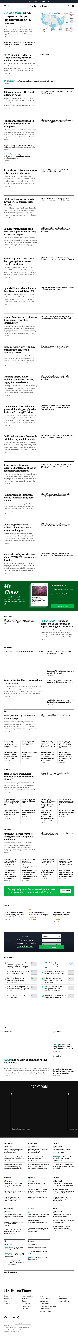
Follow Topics (51, 947)
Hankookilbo (63, 1298)
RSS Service (26, 1303)
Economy (7, 1178)
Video (5, 1028)
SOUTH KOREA (33, 1)
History (6, 1301)
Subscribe (25, 1298)
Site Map (25, 1309)
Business (56, 1143)
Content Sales (26, 1306)
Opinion (6, 905)
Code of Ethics (45, 1298)
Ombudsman (44, 1301)
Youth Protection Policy (48, 1306)
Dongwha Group (64, 1301)
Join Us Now (66, 890)
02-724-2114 (9, 1325)
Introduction (8, 1298)
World (55, 1208)
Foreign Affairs (33, 1143)
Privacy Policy (44, 1303)
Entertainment (8, 1208)
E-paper (24, 1301)
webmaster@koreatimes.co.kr (23, 1324)
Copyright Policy (45, 1311)
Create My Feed (63, 606)
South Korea (8, 1143)
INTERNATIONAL (44, 1)
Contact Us (7, 1303)
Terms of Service (45, 1309)
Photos (30, 1241)
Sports (30, 1208)
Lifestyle (56, 1178)
